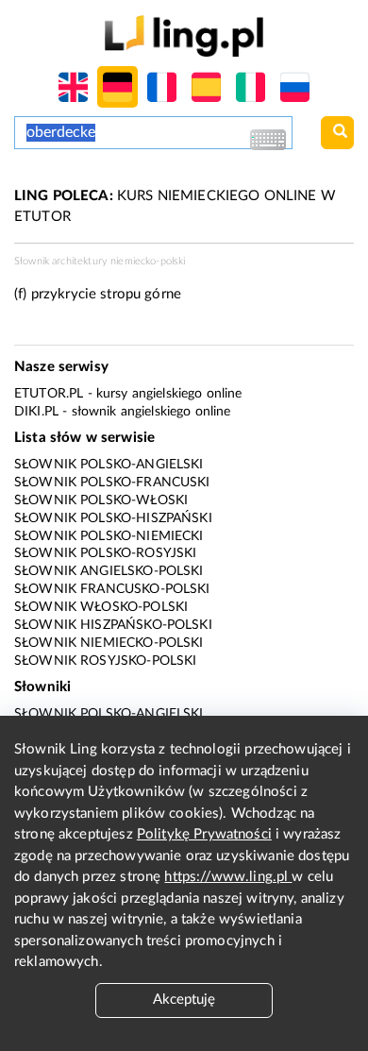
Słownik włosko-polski (101, 607)
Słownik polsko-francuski (112, 482)
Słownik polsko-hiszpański (113, 518)
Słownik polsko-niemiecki (109, 536)
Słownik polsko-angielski (109, 464)
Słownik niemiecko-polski (109, 643)
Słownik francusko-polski (112, 589)
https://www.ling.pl (228, 877)
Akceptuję (184, 999)
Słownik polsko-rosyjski (105, 553)
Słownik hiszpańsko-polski (113, 625)
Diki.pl (36, 411)
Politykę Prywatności (204, 834)
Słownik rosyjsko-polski (105, 661)
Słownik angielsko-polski (109, 571)
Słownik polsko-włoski (101, 500)
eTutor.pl (48, 393)
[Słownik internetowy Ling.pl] (183, 35)
